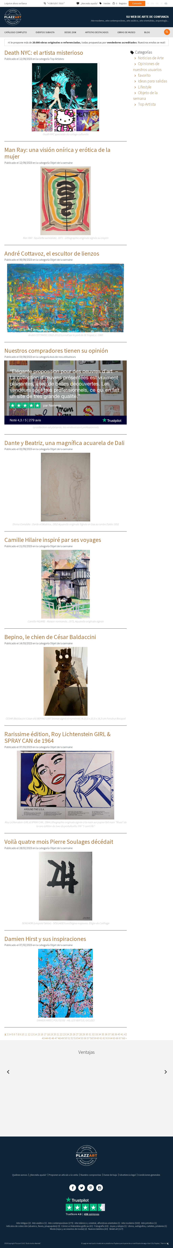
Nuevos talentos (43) (98, 1228)
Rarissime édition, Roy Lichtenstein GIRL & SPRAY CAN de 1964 (57, 737)
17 (45, 1034)
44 (46, 1038)
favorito (144, 75)
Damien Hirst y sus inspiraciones (45, 939)
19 (51, 1034)
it (162, 3)
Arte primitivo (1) (149, 1223)
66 (117, 1038)
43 (43, 1038)
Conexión (137, 3)
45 (49, 1038)
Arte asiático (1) (39, 1223)
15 (38, 1034)
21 (58, 1034)
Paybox (156, 1243)
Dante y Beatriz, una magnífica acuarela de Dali (64, 443)
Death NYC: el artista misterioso (43, 52)
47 (56, 1038)
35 (103, 1034)
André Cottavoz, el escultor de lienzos (51, 253)
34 (99, 1034)
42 (125, 1034)
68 (123, 1038)
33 (96, 1034)
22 (61, 1034)
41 (122, 1034)
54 (78, 1038)
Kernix (163, 1243)
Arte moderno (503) (130, 1223)
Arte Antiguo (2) (23, 1223)
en (152, 3)
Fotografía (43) (101, 1226)
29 (83, 1034)
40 (119, 1034)
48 (59, 1038)
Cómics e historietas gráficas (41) (77, 1226)
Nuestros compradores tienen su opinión (56, 350)
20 (54, 1034)
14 (35, 1034)
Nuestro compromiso (91, 1174)
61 (101, 1038)
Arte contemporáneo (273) (60, 1223)
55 (81, 1038)
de (157, 3)
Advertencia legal (127, 1174)
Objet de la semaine (61, 163)
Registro (123, 3)
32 (93, 1034)
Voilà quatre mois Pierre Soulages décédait (58, 841)
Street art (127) (116, 1228)
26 (74, 1034)
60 (97, 1038)
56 (85, 1038)
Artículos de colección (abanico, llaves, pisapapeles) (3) (33, 1226)
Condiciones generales (149, 1174)
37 (109, 1034)
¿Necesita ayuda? (38, 1174)
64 (110, 1038)
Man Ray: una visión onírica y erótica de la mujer (57, 153)
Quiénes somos (19, 1174)
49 (62, 1038)
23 (64, 1034)
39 (115, 1034)
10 (22, 1034)
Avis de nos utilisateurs (63, 357)
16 (42, 1034)
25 (70, 1034)
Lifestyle (144, 87)
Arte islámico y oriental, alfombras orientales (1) (97, 1223)
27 (77, 1034)
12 (29, 1034)
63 (107, 1038)
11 (25, 1034)
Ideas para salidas (152, 81)
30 (86, 1034)
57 (88, 1038)
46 (53, 1038)
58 (91, 1038)
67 (120, 1038)
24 (67, 1034)
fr (147, 3)
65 (114, 1038)
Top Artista (146, 104)
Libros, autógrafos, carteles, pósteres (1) (147, 1226)
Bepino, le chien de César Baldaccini (50, 637)
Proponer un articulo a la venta (63, 1174)
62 (104, 1038)
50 (65, 1038)
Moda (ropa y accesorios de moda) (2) (68, 1228)
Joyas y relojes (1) (118, 1226)
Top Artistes (57, 59)
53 (75, 1038)
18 (48, 1034)
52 (72, 1038)
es (166, 3)
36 (106, 1034)
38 (112, 1034)
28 (80, 1034)
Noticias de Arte (150, 57)
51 (69, 1038)
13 (32, 1034)
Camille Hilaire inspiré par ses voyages (52, 540)
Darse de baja (110, 1174)
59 (94, 1038)
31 (90, 1034)
